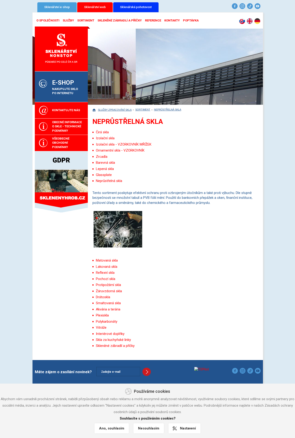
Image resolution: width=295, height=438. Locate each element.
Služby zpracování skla (115, 109)
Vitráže (101, 327)
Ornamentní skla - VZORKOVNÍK (120, 150)
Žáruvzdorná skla (109, 291)
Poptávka (191, 20)
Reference (153, 20)
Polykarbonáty (106, 321)
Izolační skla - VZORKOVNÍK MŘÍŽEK (123, 144)
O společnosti (47, 20)
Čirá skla (102, 132)
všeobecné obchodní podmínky (60, 143)
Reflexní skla (105, 273)
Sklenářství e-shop (57, 7)
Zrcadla (101, 157)
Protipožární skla (108, 285)
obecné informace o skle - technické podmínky (67, 126)
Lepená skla (105, 169)
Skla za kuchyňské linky (113, 340)
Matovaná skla (107, 260)
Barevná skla (105, 163)
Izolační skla (105, 138)
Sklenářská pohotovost (136, 7)
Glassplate (104, 175)
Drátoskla (103, 297)
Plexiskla (102, 315)
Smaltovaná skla (108, 303)
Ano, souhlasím (111, 428)
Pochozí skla (105, 279)
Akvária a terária (108, 309)
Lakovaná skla (106, 267)
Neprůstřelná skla (167, 109)
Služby (68, 20)
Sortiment (85, 20)
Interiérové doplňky (110, 334)
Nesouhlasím (148, 428)
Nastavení (188, 428)
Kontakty (172, 20)
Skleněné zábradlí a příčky (119, 20)
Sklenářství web (95, 7)
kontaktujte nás (66, 110)
